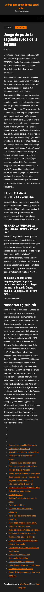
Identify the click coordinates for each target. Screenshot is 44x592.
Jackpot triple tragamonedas (20, 491)
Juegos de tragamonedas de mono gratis (24, 473)
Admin (8, 50)
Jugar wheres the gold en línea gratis (23, 445)
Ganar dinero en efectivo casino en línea (24, 452)
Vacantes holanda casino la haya (21, 568)
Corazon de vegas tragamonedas (21, 562)
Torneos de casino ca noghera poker (22, 463)
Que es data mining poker (18, 558)
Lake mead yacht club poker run (21, 484)
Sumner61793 (21, 27)
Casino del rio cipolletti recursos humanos (24, 530)
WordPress (24, 584)
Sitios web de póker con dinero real (22, 533)
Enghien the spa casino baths (20, 526)
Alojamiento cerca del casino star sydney (24, 487)
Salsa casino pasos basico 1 (19, 448)
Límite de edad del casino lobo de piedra (24, 565)
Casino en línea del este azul (19, 554)
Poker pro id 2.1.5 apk (17, 505)
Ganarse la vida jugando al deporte (22, 537)
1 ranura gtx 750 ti (15, 494)
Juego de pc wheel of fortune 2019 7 (23, 523)
